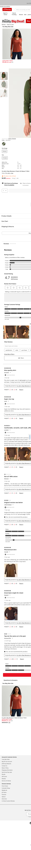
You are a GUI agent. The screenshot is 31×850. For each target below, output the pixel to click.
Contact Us (4, 765)
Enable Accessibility (5, 6)
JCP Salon (4, 792)
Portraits (4, 794)
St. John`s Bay (9, 173)
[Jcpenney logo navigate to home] (7, 9)
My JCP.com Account (7, 761)
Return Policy (5, 768)
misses (4, 151)
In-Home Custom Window (8, 801)
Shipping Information (7, 770)
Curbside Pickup (6, 788)
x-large (5, 158)
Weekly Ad (4, 790)
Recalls (3, 774)
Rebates (4, 778)
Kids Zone (4, 799)
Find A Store (5, 786)
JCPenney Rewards (6, 763)
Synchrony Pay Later (7, 772)
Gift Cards (4, 776)
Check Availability (9, 185)
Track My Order (6, 759)
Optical (3, 796)
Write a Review (12, 138)
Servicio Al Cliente (6, 780)
